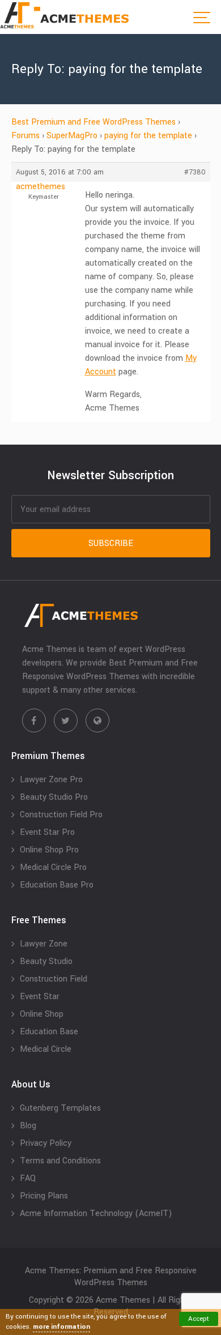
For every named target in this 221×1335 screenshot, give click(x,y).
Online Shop (41, 1014)
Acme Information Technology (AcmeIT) (96, 1213)
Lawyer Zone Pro (51, 780)
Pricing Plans (44, 1196)
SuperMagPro (71, 136)
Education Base (49, 1032)
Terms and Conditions (60, 1161)
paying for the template (148, 136)
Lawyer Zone (43, 944)
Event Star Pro (47, 832)
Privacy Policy (45, 1143)
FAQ (28, 1178)
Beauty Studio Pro (54, 797)
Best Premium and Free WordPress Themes (93, 122)
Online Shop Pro (49, 850)
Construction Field (53, 979)
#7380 (195, 172)
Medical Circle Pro (53, 867)
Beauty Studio (46, 961)
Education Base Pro (57, 885)
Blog (28, 1126)
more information (61, 1327)
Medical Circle (45, 1049)
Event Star (40, 997)
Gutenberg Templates (60, 1108)
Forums (25, 136)
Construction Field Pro (61, 815)
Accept (198, 1319)
